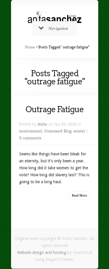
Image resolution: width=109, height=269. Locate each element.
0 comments (30, 138)
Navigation (58, 28)
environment (30, 131)
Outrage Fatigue (55, 109)
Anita (42, 124)
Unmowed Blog (58, 131)
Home (30, 47)
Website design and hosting (41, 252)
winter (79, 131)
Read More (79, 195)
